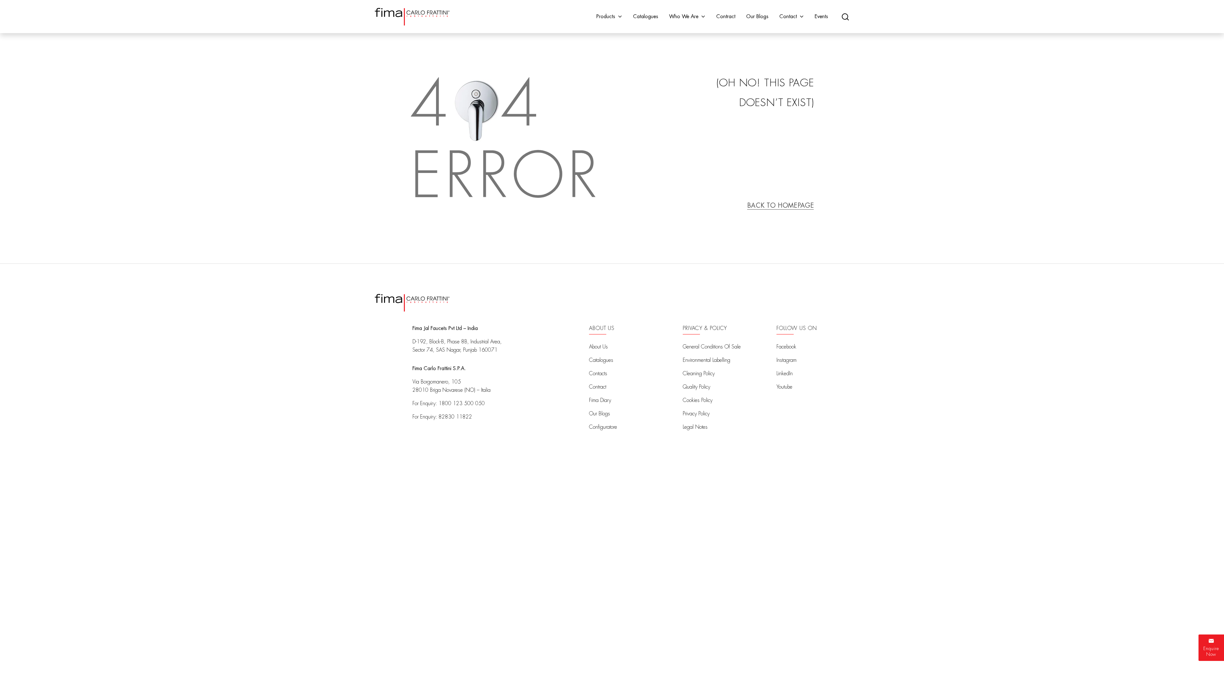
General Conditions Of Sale (712, 346)
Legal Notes (695, 427)
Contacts (598, 373)
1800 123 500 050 (462, 403)
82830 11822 (455, 416)
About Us (598, 346)
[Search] (845, 16)
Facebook (786, 346)
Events (821, 16)
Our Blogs (757, 16)
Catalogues (645, 16)
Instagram (786, 360)
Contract (725, 16)
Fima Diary (600, 400)
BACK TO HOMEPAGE (780, 205)
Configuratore (603, 427)
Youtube (784, 387)
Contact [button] (788, 16)
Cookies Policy (697, 400)
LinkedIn (784, 373)
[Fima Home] (412, 16)
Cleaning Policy (699, 373)
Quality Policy (696, 387)
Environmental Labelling (706, 360)
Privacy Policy (696, 413)
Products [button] (605, 16)
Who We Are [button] (683, 16)
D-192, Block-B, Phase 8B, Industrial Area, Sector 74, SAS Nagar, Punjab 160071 (457, 346)
